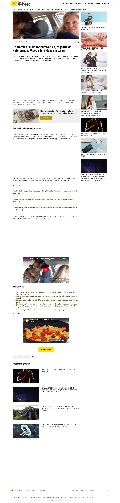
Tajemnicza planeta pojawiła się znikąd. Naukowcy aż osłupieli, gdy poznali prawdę (45, 310)
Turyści (58, 497)
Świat (71, 3)
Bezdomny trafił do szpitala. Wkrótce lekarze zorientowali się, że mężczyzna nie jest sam (47, 304)
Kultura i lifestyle (81, 3)
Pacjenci (50, 497)
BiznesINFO (31, 497)
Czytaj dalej (46, 118)
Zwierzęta (27, 357)
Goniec (69, 500)
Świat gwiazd (56, 500)
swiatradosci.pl (17, 9)
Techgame (77, 497)
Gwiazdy (90, 3)
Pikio (23, 497)
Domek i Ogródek (47, 500)
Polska (65, 3)
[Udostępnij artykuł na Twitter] (78, 42)
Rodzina (33, 357)
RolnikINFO (45, 497)
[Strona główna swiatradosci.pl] (12, 491)
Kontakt (42, 490)
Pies (20, 357)
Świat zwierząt (70, 497)
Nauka (104, 3)
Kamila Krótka (20, 42)
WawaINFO (38, 497)
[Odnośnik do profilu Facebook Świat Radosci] (107, 490)
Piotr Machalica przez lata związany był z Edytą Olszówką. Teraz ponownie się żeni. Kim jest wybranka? (45, 192)
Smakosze (63, 497)
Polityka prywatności (31, 490)
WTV (54, 497)
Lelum (26, 497)
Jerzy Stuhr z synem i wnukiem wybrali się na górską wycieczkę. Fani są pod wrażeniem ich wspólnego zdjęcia (45, 209)
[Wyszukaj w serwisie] (108, 3)
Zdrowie (97, 3)
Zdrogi (82, 497)
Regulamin (18, 490)
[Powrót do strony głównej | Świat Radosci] (21, 3)
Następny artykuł (46, 349)
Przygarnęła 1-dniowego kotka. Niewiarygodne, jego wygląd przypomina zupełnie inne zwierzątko (43, 200)
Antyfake (86, 497)
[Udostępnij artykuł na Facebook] (75, 42)
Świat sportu (63, 500)
